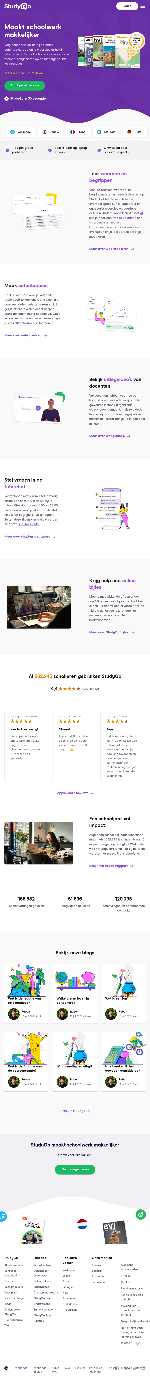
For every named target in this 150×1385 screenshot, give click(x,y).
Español (80, 1368)
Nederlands (70, 1304)
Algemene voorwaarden (129, 1267)
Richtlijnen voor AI (132, 1288)
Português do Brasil (95, 1370)
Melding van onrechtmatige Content (130, 1311)
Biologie (68, 1287)
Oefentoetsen (41, 1281)
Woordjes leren (42, 1265)
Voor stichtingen (14, 1298)
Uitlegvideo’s (41, 1287)
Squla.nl (96, 1265)
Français (126, 1368)
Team (7, 1325)
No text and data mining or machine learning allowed (132, 1332)
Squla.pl (97, 1271)
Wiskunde (69, 1270)
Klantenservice (13, 1265)
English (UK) (54, 1370)
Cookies (126, 1282)
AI (141, 213)
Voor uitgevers (13, 1287)
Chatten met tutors (45, 1292)
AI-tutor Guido (28, 524)
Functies (38, 1321)
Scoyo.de (98, 1276)
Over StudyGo (13, 1320)
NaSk (66, 1292)
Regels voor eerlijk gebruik (132, 1297)
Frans (66, 1281)
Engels (66, 1275)
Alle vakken (70, 1309)
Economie (69, 1298)
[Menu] (143, 6)
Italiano (141, 1368)
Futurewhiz (98, 1282)
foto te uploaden (124, 218)
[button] (16, 1297)
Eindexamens (41, 1304)
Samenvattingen (43, 1309)
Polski (66, 1368)
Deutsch (111, 1368)
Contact (9, 1281)
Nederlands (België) (38, 1370)
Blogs (7, 1304)
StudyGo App (42, 1315)
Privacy (126, 1275)
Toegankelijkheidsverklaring (133, 1321)
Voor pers (10, 1292)
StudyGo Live (42, 1298)
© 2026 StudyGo (131, 1343)
